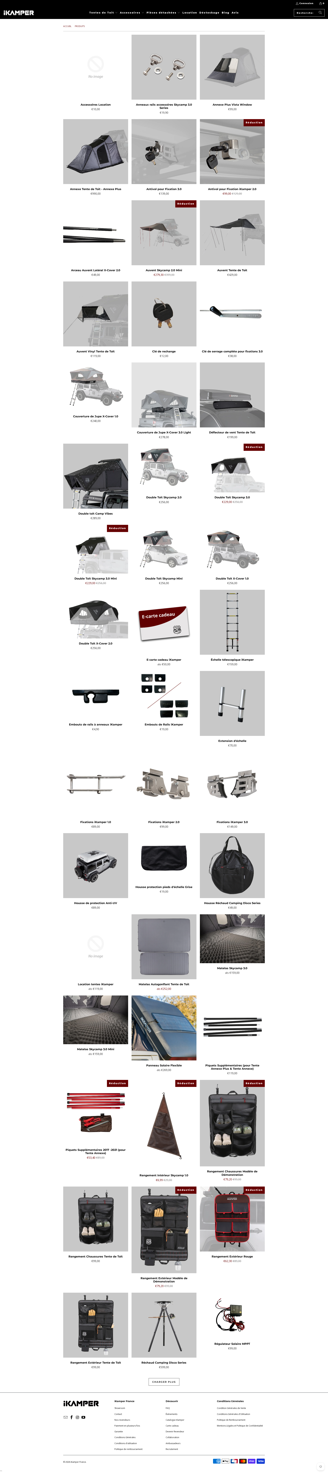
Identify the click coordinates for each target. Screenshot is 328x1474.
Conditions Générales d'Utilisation (233, 1414)
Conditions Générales (124, 1437)
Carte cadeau (172, 1425)
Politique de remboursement (128, 1449)
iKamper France (78, 1461)
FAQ (168, 1408)
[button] (103, 13)
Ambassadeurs (173, 1443)
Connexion (306, 3)
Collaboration (172, 1437)
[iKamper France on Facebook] (71, 1417)
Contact (118, 1414)
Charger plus (164, 1381)
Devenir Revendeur (175, 1431)
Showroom (119, 1408)
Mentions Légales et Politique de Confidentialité (240, 1425)
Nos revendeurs (122, 1419)
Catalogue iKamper (175, 1419)
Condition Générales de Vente (231, 1408)
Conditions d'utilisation (125, 1443)
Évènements (171, 1414)
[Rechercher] (320, 13)
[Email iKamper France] (65, 1417)
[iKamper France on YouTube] (83, 1417)
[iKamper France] (18, 12)
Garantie (118, 1431)
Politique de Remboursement (231, 1419)
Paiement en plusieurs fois (127, 1425)
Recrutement (172, 1449)
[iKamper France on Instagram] (77, 1417)
